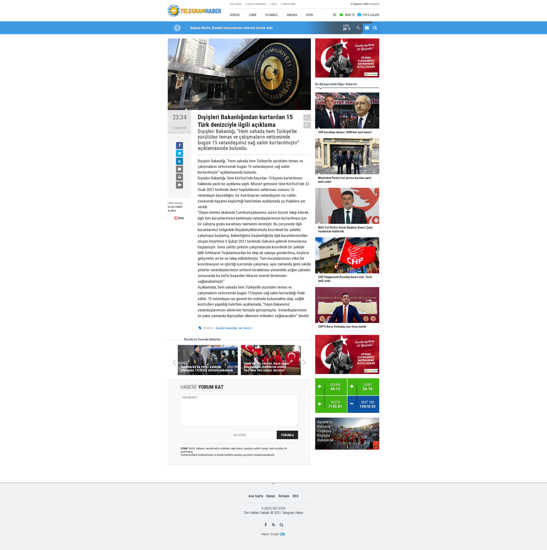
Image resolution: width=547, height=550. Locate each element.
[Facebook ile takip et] (266, 525)
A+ (307, 118)
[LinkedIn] (179, 161)
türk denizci (245, 328)
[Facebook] (179, 145)
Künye (270, 496)
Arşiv (274, 4)
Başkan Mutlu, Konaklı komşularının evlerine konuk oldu (231, 28)
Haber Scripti (270, 534)
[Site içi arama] (375, 27)
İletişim (284, 496)
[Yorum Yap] (179, 185)
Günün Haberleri (256, 4)
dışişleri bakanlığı (226, 328)
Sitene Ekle (289, 4)
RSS (295, 496)
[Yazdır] (179, 177)
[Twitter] (179, 153)
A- (307, 125)
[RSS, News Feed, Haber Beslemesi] (274, 525)
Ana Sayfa (236, 4)
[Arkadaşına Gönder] (179, 169)
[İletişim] (367, 27)
